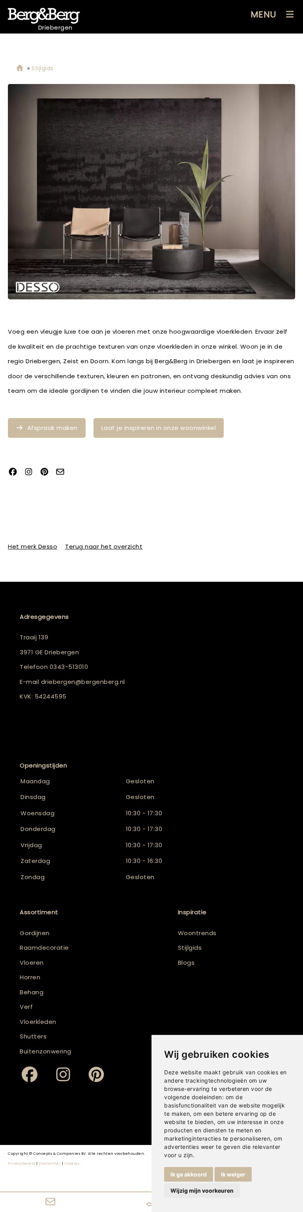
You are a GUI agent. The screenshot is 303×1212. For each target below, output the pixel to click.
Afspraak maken (52, 428)
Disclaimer (50, 1163)
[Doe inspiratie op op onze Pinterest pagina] (47, 473)
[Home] (20, 68)
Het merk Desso (32, 546)
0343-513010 (69, 667)
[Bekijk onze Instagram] (31, 473)
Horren (30, 977)
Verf (26, 1007)
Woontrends (197, 933)
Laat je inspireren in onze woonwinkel (158, 428)
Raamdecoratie (44, 947)
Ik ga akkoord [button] (188, 1174)
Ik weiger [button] (233, 1174)
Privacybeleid (22, 1163)
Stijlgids (190, 947)
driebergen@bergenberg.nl (83, 682)
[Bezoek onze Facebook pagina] (16, 473)
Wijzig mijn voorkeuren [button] (202, 1190)
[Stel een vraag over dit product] (63, 473)
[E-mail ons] (50, 1202)
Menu (264, 14)
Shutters (33, 1036)
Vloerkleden (38, 1022)
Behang (31, 992)
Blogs (186, 962)
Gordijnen (35, 933)
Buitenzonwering (45, 1051)
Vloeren (32, 962)
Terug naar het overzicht (103, 546)
